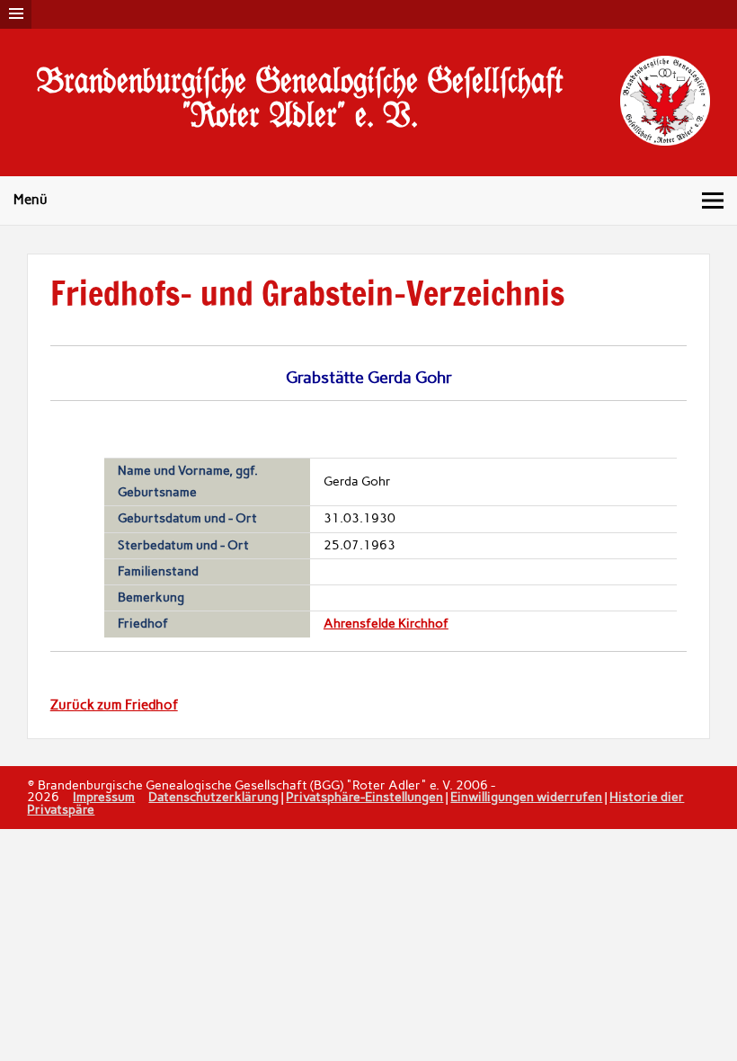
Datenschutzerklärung (213, 796)
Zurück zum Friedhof (114, 705)
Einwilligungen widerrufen (526, 796)
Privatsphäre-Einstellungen (364, 796)
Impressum (104, 796)
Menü (30, 200)
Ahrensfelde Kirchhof (386, 623)
